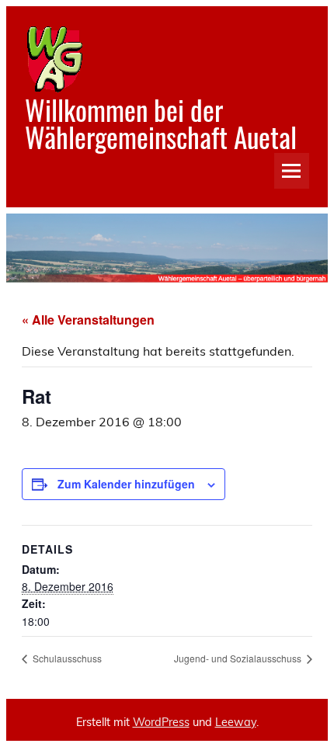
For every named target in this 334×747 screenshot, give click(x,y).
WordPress (161, 722)
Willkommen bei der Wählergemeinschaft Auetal (161, 123)
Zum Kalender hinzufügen (126, 484)
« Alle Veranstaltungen (88, 319)
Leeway (235, 722)
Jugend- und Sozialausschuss (239, 658)
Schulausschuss (66, 658)
